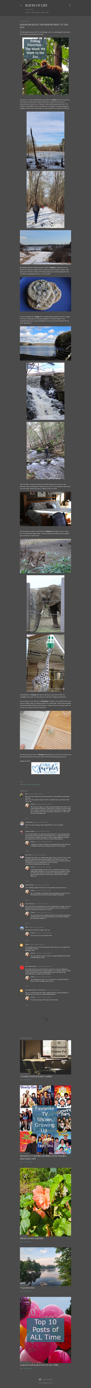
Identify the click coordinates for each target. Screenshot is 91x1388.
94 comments (27, 1162)
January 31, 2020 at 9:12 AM (42, 885)
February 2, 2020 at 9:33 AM (37, 944)
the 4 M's (28, 855)
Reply (27, 818)
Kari (26, 794)
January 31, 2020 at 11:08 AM (43, 867)
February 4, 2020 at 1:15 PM (53, 990)
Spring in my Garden (31, 1238)
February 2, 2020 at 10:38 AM (43, 953)
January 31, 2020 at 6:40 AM (41, 822)
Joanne (33, 804)
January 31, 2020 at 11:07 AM (43, 841)
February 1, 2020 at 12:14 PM (43, 912)
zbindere (50, 1383)
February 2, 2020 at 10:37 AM (43, 933)
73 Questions (27, 1287)
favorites (29, 784)
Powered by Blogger (47, 1379)
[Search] (70, 5)
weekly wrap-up (36, 784)
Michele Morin (29, 885)
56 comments (27, 1291)
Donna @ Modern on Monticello (35, 990)
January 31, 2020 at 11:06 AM (43, 804)
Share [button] (21, 782)
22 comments (27, 1079)
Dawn (27, 944)
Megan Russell (29, 831)
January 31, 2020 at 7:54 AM (39, 855)
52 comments (27, 1241)
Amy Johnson (29, 903)
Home (27, 12)
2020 (25, 784)
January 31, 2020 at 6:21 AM (36, 794)
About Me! (45, 12)
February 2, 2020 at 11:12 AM (44, 966)
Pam (26, 927)
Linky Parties (35, 12)
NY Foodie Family (30, 966)
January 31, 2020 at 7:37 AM (42, 831)
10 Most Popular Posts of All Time (39, 1365)
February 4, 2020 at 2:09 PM (43, 997)
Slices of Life (36, 5)
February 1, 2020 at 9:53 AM (41, 903)
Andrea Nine (29, 822)
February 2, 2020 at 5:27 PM (43, 976)
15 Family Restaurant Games (36, 1076)
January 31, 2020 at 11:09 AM (43, 890)
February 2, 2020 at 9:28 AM (36, 927)
